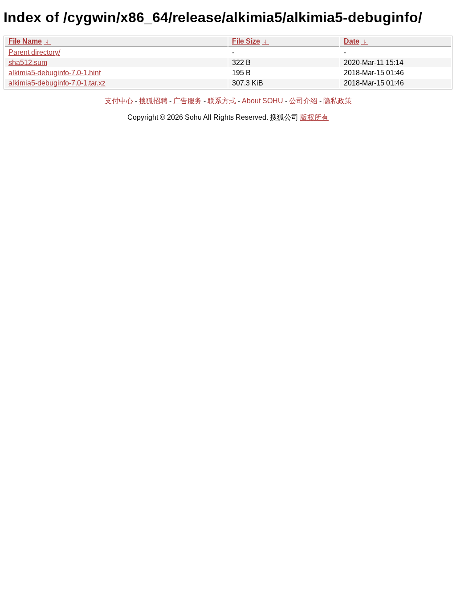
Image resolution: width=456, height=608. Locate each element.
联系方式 (222, 101)
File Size (246, 41)
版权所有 (314, 117)
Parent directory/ (34, 52)
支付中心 (119, 101)
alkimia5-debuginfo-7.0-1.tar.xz (57, 83)
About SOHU (262, 101)
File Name (25, 41)
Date (351, 41)
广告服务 (187, 101)
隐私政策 (337, 101)
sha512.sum (27, 62)
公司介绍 (303, 101)
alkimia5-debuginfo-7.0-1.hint (54, 73)
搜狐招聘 (153, 101)
